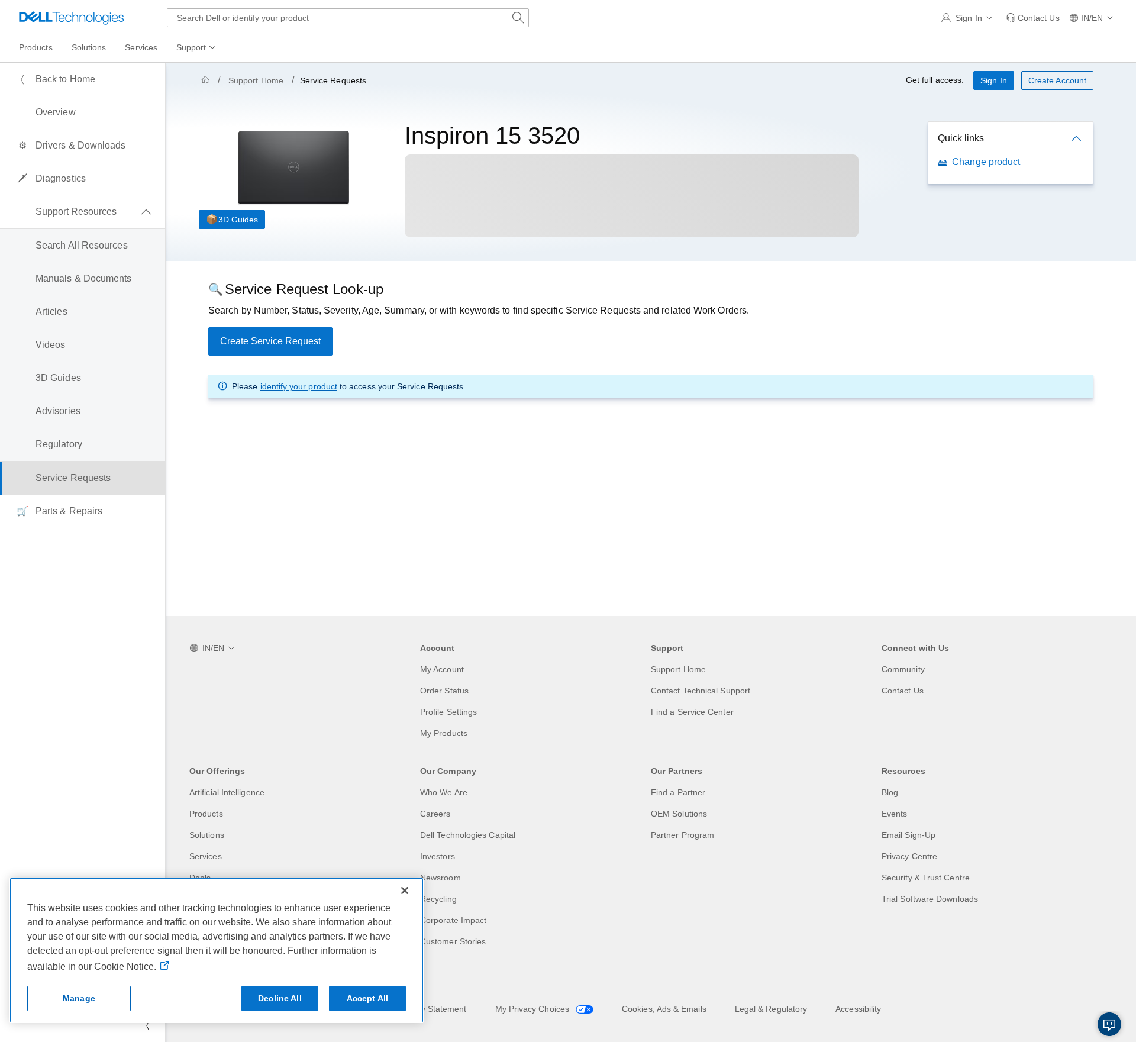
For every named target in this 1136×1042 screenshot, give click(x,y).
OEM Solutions (679, 813)
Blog (890, 792)
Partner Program (682, 835)
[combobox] (348, 17)
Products (206, 813)
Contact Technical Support (700, 690)
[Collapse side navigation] (147, 1025)
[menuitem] (197, 48)
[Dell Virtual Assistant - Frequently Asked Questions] (1109, 1024)
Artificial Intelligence (226, 792)
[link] (1032, 17)
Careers (435, 813)
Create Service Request (270, 341)
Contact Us (903, 690)
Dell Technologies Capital (467, 835)
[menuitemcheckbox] (82, 211)
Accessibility (858, 1009)
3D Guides (238, 219)
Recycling (438, 899)
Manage (79, 998)
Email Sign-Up (908, 835)
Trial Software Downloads (930, 899)
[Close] (405, 891)
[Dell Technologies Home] (71, 17)
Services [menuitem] (141, 47)
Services (205, 856)
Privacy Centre (909, 856)
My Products (443, 733)
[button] (969, 17)
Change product (986, 162)
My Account (442, 669)
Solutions (206, 835)
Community (903, 669)
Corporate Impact (453, 920)
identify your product (298, 386)
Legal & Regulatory (771, 1009)
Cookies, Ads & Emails (664, 1009)
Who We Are (443, 792)
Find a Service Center (692, 712)
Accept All (367, 998)
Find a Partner (678, 792)
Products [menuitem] (36, 47)
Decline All (280, 998)
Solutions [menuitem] (89, 47)
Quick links (961, 138)
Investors (437, 856)
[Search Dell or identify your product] (518, 18)
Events (894, 813)
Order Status (444, 690)
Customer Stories (453, 941)
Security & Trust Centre (926, 877)
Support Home (255, 80)
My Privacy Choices (533, 1009)
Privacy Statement (432, 1009)
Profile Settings (448, 712)
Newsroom (440, 877)
